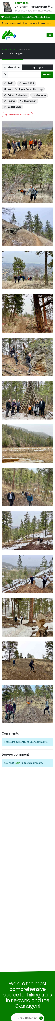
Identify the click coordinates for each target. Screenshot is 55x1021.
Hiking (11, 101)
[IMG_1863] (27, 400)
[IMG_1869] (27, 140)
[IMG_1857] (27, 227)
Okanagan (30, 101)
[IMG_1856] (27, 183)
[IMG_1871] (27, 660)
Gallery (12, 49)
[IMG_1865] (27, 487)
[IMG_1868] (27, 617)
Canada (41, 95)
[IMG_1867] (27, 574)
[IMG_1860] (27, 313)
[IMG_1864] (27, 443)
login (17, 763)
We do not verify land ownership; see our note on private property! (29, 23)
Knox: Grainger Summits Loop (25, 89)
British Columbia (17, 95)
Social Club (14, 107)
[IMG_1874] (27, 704)
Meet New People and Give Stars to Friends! (29, 17)
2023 (11, 83)
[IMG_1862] (27, 357)
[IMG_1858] (27, 270)
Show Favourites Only (18, 115)
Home (4, 49)
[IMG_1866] (27, 530)
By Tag (37, 67)
